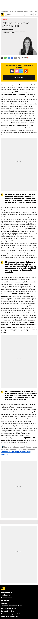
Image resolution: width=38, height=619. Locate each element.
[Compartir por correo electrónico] (15, 58)
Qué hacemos (6, 595)
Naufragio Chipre (28, 11)
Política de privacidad (8, 608)
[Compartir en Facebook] (12, 58)
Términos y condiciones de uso (11, 605)
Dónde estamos (6, 597)
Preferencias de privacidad (10, 614)
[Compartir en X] (2, 58)
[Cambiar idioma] (31, 14)
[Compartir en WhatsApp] (5, 58)
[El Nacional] (2, 14)
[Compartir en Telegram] (9, 58)
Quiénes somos (6, 592)
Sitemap (4, 603)
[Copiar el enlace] (19, 58)
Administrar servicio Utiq (9, 616)
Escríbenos (5, 600)
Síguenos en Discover (7, 11)
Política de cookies (7, 611)
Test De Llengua (18, 11)
